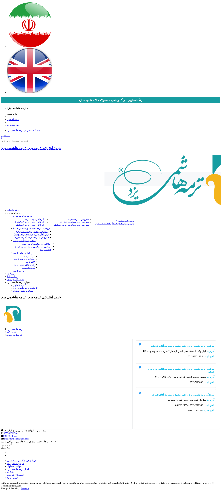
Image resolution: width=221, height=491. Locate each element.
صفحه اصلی (13, 210)
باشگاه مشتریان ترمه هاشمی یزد (23, 130)
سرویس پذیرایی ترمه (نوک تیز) (74, 222)
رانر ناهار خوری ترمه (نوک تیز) (30, 222)
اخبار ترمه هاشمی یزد (18, 469)
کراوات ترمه (28, 267)
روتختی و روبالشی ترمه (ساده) (36, 243)
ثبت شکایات (13, 125)
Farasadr (25, 488)
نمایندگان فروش (15, 279)
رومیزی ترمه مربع (125, 220)
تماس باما (12, 276)
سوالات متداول (14, 466)
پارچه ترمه (18, 271)
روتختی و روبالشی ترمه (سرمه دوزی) (32, 246)
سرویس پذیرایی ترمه (78, 219)
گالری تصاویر (19, 285)
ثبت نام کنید (13, 119)
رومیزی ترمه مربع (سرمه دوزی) (32, 231)
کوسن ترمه (45, 249)
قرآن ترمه (29, 256)
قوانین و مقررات (15, 463)
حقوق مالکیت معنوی (23, 290)
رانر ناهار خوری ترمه (35, 219)
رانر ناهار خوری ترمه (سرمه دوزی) (31, 234)
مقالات (10, 273)
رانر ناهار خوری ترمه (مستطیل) (29, 225)
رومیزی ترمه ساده (22, 216)
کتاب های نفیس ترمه (24, 264)
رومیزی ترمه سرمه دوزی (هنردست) (31, 228)
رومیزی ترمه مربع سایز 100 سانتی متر (114, 223)
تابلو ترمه (30, 262)
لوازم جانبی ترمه (21, 253)
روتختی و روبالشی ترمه (25, 240)
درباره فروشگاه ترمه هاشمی (21, 460)
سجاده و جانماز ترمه (24, 259)
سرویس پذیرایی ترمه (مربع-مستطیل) (70, 225)
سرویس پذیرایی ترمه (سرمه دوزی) (31, 237)
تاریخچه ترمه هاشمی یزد (25, 288)
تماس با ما (12, 477)
